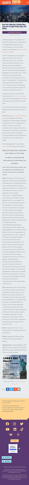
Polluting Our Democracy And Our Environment (13, 402)
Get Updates (7, 457)
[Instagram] (14, 424)
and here (5, 146)
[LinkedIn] (15, 429)
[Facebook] (7, 424)
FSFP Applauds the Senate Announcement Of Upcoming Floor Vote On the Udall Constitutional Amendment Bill (13, 408)
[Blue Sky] (11, 434)
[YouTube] (7, 429)
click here (23, 476)
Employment (7, 461)
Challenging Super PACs (14, 32)
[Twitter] (21, 424)
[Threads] (18, 434)
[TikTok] (22, 429)
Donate (16, 1)
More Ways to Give (16, 3)
